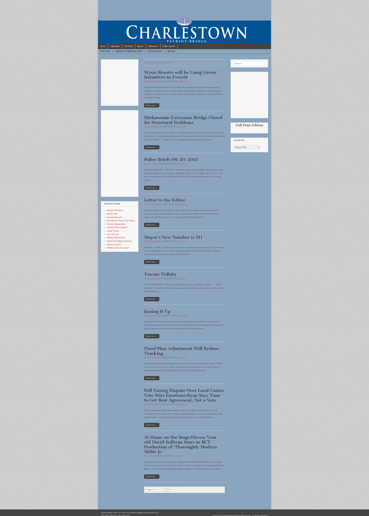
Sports (140, 46)
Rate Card (105, 51)
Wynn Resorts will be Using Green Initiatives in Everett (180, 75)
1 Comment (181, 241)
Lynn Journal (112, 234)
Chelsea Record (114, 217)
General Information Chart (129, 51)
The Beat (128, 46)
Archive (171, 51)
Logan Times (113, 231)
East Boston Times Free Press (120, 220)
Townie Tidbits (160, 274)
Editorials (115, 46)
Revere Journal (114, 244)
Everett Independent (116, 224)
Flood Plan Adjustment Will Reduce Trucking (181, 351)
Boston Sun (112, 214)
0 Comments (182, 81)
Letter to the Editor (164, 200)
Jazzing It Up (157, 311)
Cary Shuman (151, 456)
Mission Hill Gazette (116, 237)
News (103, 46)
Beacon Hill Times (115, 210)
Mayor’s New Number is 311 (173, 237)
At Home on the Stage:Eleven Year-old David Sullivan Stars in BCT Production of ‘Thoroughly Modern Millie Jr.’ (181, 444)
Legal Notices (155, 51)
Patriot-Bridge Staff (153, 81)
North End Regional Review (119, 241)
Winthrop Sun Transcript (118, 248)
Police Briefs (169, 46)
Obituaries (153, 46)
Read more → (152, 105)
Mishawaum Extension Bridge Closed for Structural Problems (183, 120)
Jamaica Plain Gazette (117, 227)
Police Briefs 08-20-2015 (171, 159)
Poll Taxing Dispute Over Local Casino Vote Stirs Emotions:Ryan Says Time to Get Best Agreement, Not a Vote (184, 395)
